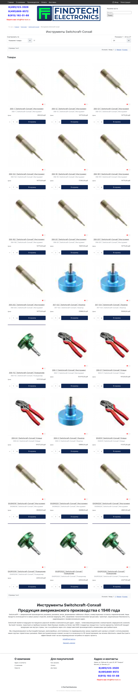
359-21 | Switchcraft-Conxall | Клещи (111, 370)
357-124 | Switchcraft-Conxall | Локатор (111, 305)
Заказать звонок (69, 643)
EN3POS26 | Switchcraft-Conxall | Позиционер (111, 572)
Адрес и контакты (20, 662)
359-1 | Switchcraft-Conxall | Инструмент (69, 370)
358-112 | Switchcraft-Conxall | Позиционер (26, 373)
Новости (17, 668)
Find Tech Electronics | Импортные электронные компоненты (69, 690)
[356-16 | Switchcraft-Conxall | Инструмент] (69, 148)
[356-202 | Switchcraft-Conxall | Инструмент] (27, 278)
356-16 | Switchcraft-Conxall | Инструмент (69, 174)
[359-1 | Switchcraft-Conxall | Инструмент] (69, 344)
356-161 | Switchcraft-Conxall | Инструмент (111, 174)
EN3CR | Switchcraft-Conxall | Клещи (111, 438)
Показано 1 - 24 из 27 (123, 37)
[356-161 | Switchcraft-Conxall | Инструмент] (111, 148)
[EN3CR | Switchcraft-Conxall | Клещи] (111, 412)
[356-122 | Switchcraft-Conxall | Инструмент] (27, 148)
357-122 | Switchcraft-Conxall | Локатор (69, 305)
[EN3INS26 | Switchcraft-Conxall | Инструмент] (111, 477)
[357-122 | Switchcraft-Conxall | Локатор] (69, 278)
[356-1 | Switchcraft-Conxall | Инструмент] (27, 82)
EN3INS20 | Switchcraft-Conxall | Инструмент (69, 503)
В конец (124, 49)
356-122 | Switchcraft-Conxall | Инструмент (27, 174)
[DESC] (34, 40)
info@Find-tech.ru (69, 639)
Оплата (44, 2)
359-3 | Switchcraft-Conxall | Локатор (69, 438)
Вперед (119, 49)
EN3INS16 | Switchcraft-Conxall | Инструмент (26, 503)
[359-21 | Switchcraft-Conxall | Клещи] (111, 344)
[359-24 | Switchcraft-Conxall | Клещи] (27, 412)
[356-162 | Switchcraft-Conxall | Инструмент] (27, 213)
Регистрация (125, 2)
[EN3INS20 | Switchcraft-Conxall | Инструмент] (69, 477)
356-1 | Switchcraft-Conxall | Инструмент (27, 109)
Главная (11, 2)
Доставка (52, 2)
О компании (20, 2)
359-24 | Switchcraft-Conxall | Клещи (26, 438)
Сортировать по (13, 37)
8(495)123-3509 (18, 7)
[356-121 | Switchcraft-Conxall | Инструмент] (111, 82)
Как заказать (55, 662)
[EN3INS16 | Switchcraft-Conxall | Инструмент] (27, 477)
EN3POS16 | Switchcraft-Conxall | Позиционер (27, 571)
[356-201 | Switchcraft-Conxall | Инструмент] (111, 213)
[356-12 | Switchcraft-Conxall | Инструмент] (69, 82)
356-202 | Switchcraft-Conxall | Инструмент (27, 305)
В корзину (32, 122)
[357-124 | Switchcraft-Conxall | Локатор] (111, 278)
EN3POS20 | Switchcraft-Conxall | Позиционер (69, 572)
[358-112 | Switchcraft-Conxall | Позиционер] (27, 345)
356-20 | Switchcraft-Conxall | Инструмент (69, 239)
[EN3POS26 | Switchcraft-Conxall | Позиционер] (111, 543)
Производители (33, 2)
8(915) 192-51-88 (18, 15)
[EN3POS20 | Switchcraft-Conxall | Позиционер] (69, 543)
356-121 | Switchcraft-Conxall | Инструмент (111, 109)
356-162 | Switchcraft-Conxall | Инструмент (27, 239)
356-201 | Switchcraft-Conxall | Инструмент (111, 239)
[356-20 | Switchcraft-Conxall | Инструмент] (69, 213)
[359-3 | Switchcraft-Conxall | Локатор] (69, 412)
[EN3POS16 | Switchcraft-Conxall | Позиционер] (27, 543)
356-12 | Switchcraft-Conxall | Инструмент (69, 109)
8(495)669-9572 (18, 11)
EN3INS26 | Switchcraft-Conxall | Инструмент (111, 503)
